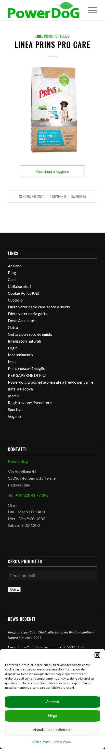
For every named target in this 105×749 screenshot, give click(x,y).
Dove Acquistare (22, 320)
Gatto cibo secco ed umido (30, 334)
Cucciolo (15, 300)
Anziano (15, 266)
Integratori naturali (24, 341)
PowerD (80, 196)
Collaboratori (19, 286)
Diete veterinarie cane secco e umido (39, 307)
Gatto (13, 327)
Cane (12, 279)
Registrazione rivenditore (30, 402)
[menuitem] (90, 10)
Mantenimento (20, 354)
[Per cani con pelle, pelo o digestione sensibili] (52, 110)
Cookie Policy (41, 742)
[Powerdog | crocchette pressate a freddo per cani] (43, 10)
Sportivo (15, 409)
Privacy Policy (61, 742)
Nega (52, 716)
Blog (12, 272)
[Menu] (90, 10)
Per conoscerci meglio (26, 368)
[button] (97, 655)
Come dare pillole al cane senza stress (34, 646)
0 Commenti (58, 196)
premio (14, 396)
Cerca (14, 589)
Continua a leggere (52, 171)
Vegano (14, 416)
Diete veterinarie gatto (28, 313)
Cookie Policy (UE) (23, 293)
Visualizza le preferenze (52, 729)
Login (13, 348)
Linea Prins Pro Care (52, 44)
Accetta (52, 702)
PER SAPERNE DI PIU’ (27, 375)
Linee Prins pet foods (52, 36)
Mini (12, 361)
